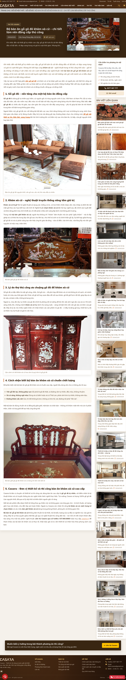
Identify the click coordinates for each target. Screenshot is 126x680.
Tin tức (109, 1)
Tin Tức (89, 5)
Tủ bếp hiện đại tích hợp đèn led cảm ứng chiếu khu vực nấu (110, 420)
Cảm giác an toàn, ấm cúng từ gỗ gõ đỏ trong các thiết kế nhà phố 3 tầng (111, 183)
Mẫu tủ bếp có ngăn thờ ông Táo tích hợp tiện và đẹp (111, 301)
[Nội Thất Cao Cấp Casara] (7, 5)
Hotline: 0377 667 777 (8, 1)
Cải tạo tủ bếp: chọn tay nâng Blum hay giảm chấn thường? (111, 331)
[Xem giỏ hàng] (124, 5)
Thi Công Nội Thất (51, 5)
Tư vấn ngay (118, 677)
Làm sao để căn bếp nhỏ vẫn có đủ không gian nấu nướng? (109, 242)
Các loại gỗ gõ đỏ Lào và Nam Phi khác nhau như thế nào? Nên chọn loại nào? (111, 153)
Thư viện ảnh (99, 5)
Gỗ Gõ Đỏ (30, 10)
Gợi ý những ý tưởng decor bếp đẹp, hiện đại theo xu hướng (111, 600)
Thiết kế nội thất (63, 662)
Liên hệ (124, 1)
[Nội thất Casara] (1, 671)
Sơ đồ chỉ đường (40, 664)
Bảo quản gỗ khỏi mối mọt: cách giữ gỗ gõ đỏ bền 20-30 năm (110, 123)
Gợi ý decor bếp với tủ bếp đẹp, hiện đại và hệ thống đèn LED (111, 571)
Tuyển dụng (116, 1)
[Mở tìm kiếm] (119, 5)
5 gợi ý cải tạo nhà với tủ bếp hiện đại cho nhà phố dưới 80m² (110, 511)
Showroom (102, 1)
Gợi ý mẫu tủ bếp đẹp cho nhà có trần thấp (110, 360)
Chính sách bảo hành (88, 664)
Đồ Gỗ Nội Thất (18, 10)
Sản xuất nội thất (63, 667)
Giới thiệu (38, 662)
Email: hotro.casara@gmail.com (28, 1)
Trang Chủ (5, 10)
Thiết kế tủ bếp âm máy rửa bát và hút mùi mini (110, 482)
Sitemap (102, 677)
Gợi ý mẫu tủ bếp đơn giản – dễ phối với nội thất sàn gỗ (111, 541)
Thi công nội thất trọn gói (66, 664)
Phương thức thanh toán (42, 667)
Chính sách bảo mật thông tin (91, 662)
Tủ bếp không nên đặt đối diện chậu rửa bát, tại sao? (111, 390)
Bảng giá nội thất (63, 669)
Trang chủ (23, 5)
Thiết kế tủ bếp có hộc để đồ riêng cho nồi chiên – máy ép (110, 452)
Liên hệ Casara (111, 645)
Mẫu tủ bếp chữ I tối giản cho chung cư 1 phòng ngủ (111, 272)
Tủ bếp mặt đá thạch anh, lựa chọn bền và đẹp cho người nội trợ (110, 212)
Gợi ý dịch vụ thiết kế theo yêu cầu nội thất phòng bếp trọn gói (110, 630)
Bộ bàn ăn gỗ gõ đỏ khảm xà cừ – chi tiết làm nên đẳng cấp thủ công (34, 30)
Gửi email (112, 93)
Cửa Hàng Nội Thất (68, 5)
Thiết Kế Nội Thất (36, 5)
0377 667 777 (112, 88)
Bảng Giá (80, 5)
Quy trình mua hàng (88, 671)
